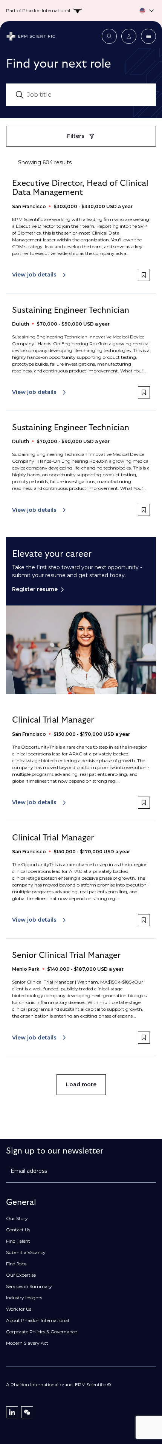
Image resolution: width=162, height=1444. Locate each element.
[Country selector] (81, 11)
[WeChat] (27, 1412)
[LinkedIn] (12, 1412)
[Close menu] (148, 36)
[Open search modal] (109, 36)
